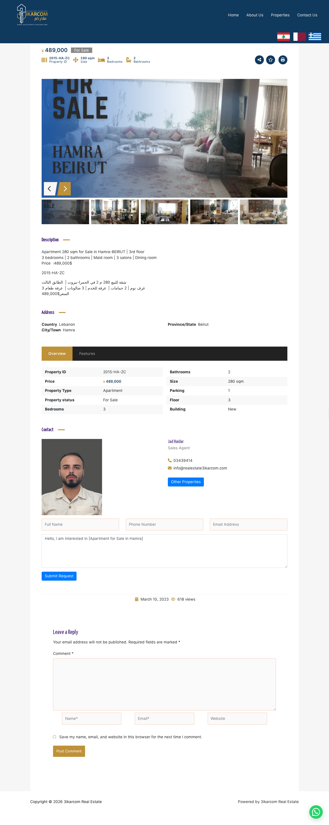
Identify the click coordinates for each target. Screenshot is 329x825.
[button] (316, 812)
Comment (63, 653)
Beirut (203, 324)
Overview (57, 353)
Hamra (69, 330)
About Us (254, 15)
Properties (280, 15)
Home (233, 15)
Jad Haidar (176, 442)
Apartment (112, 390)
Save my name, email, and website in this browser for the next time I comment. (130, 737)
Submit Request (59, 576)
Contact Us (307, 15)
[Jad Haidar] (72, 477)
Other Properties (186, 482)
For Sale (110, 400)
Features (87, 353)
